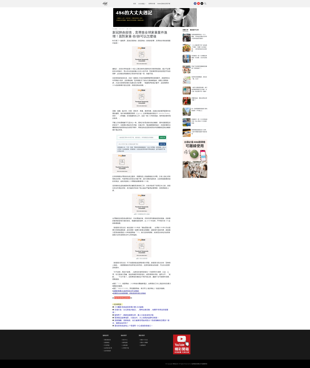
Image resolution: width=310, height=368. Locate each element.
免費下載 (162, 144)
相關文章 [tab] (185, 30)
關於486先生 (144, 340)
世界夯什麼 (152, 3)
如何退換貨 (107, 351)
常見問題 (106, 345)
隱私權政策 (107, 340)
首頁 (134, 3)
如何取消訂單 (108, 348)
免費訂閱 (162, 137)
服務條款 (106, 342)
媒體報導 (143, 345)
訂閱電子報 (125, 348)
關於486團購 (144, 342)
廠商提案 (125, 342)
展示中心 (125, 340)
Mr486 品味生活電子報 (163, 3)
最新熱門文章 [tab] (194, 30)
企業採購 (125, 345)
